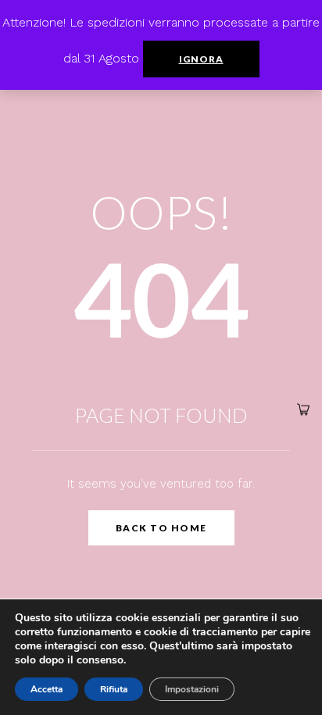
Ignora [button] (201, 59)
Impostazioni (192, 689)
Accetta (46, 689)
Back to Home (161, 528)
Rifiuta (113, 689)
